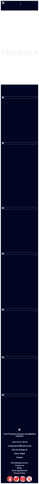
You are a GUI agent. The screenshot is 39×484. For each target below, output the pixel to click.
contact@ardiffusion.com (19, 446)
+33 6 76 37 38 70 (19, 442)
